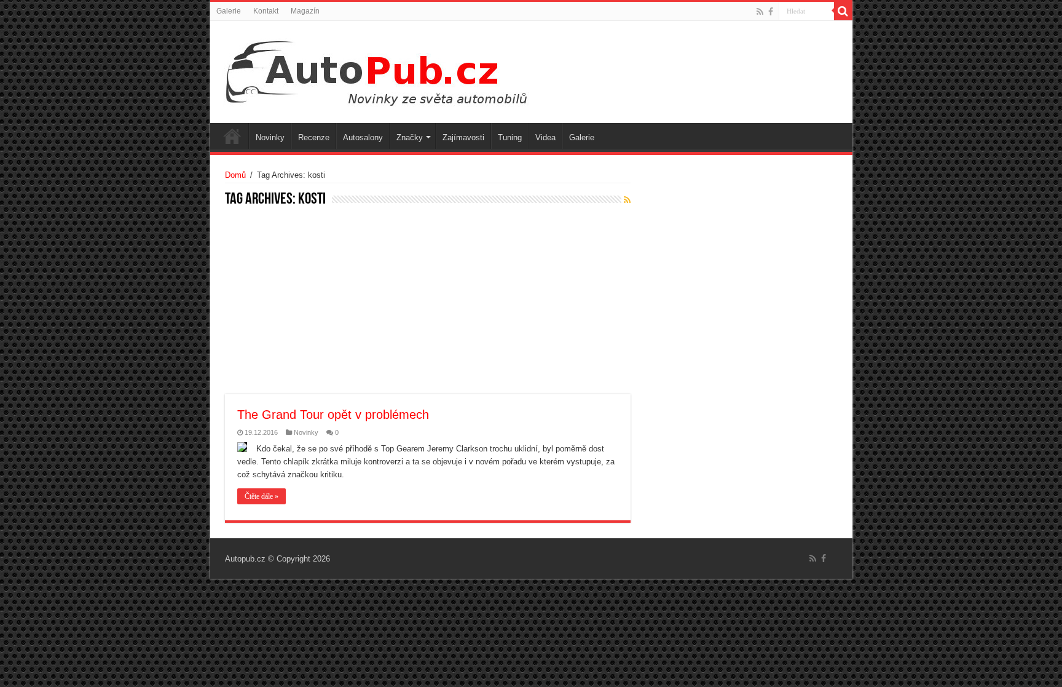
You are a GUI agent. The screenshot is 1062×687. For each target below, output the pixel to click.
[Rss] (760, 11)
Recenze (313, 137)
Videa (545, 137)
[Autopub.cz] (389, 69)
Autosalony (363, 137)
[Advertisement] (428, 302)
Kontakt (265, 11)
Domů (235, 175)
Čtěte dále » (261, 496)
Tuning (510, 137)
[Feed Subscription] (627, 200)
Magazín (305, 11)
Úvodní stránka (232, 136)
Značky (409, 137)
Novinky (270, 137)
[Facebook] (770, 11)
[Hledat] (843, 11)
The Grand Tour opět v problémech (333, 414)
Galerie (228, 11)
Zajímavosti (463, 137)
